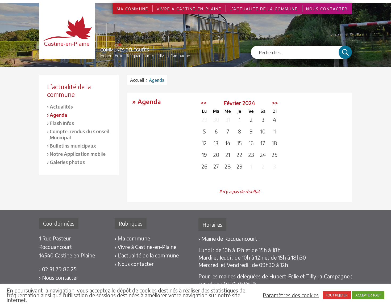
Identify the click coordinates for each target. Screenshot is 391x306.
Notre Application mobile (78, 154)
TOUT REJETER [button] (337, 295)
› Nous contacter (58, 277)
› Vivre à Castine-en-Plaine (145, 246)
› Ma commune (132, 238)
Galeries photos (67, 162)
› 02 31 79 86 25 (58, 269)
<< (204, 103)
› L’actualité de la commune (147, 255)
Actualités (61, 107)
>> (275, 103)
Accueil (137, 80)
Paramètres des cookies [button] (291, 295)
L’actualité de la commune (264, 8)
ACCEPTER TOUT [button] (368, 295)
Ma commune (132, 8)
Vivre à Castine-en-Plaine (189, 8)
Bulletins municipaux (73, 146)
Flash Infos (62, 123)
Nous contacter (327, 8)
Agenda (58, 115)
